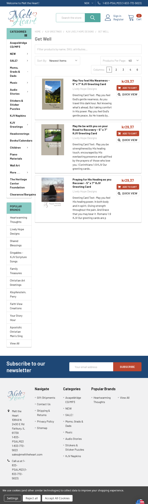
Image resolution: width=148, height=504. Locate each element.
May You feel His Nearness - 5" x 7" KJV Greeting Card (91, 82)
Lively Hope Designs (17, 231)
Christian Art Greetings (17, 282)
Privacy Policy (45, 421)
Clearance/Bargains (20, 194)
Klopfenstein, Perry (18, 294)
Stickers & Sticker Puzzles (16, 104)
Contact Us (44, 404)
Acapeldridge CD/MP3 (18, 45)
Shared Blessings (16, 243)
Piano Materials (16, 156)
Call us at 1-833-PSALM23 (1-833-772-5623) (19, 469)
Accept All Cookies (57, 498)
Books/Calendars (20, 140)
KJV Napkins (18, 115)
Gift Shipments (46, 397)
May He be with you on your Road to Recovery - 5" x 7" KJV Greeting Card (90, 129)
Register (118, 19)
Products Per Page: (114, 60)
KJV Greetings (16, 124)
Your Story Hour (16, 318)
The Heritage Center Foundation (18, 183)
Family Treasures (16, 271)
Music (13, 82)
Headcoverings (19, 133)
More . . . (15, 172)
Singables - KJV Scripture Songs (18, 257)
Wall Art (15, 165)
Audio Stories (14, 91)
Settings (12, 498)
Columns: (99, 69)
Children (15, 147)
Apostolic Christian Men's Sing (16, 331)
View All (14, 343)
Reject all (32, 498)
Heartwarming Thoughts (18, 219)
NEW (13, 53)
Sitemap (42, 428)
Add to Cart (130, 87)
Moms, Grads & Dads (15, 71)
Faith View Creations (16, 306)
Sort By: (42, 60)
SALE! (14, 60)
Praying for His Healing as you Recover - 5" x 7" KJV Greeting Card (92, 183)
